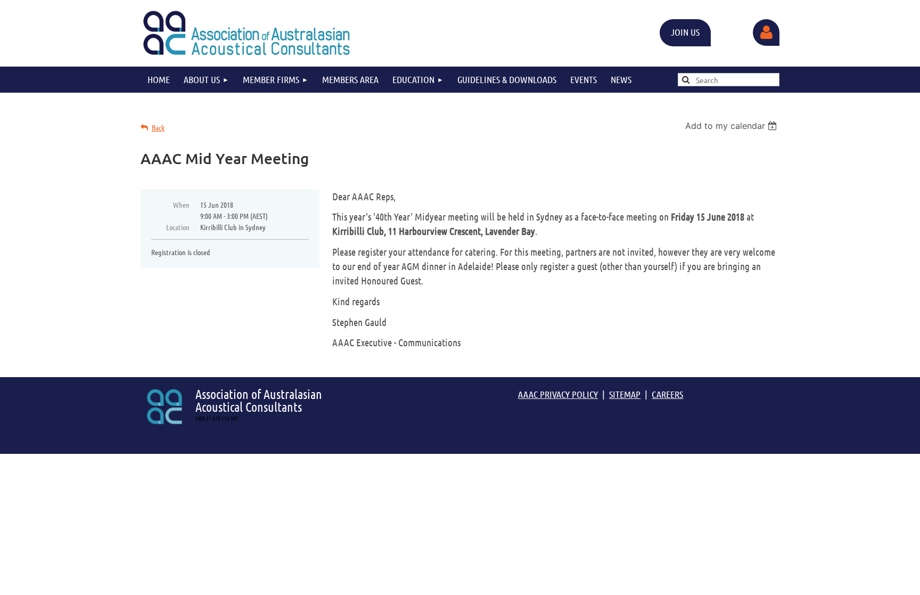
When (181, 204)
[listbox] (732, 125)
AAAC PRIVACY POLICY (558, 394)
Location (178, 227)
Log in (766, 32)
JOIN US (685, 32)
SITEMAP (624, 394)
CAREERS (667, 394)
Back (158, 127)
